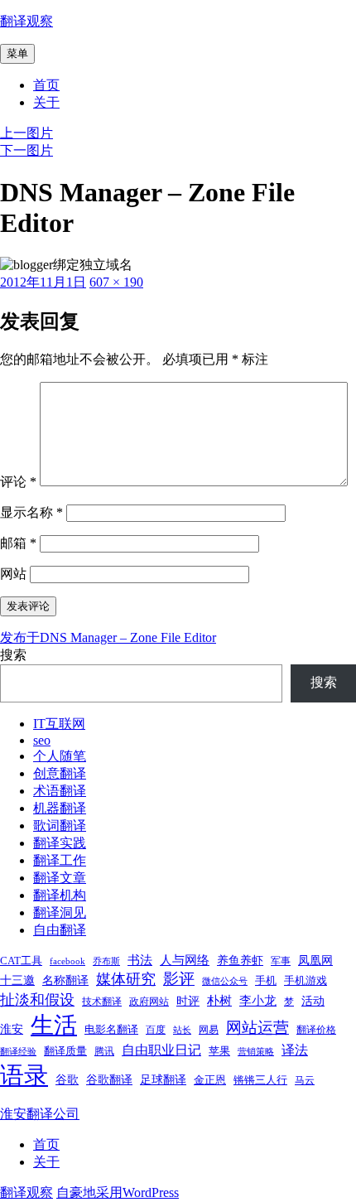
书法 (139, 960)
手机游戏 (305, 980)
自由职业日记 (161, 1050)
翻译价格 (316, 1029)
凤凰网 (315, 960)
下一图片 (26, 150)
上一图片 (26, 133)
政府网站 (149, 1001)
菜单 (17, 53)
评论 (18, 482)
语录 (24, 1075)
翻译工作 (59, 860)
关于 (46, 102)
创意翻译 (59, 773)
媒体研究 (126, 979)
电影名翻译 (111, 1029)
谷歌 (67, 1079)
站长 (182, 1030)
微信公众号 (225, 981)
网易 (209, 1029)
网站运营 (257, 1027)
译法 (294, 1050)
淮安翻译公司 (39, 1114)
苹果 (219, 1051)
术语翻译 (59, 791)
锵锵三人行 (260, 1080)
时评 (188, 1000)
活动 (313, 1000)
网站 (13, 574)
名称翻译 (65, 980)
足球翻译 (163, 1079)
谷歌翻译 (109, 1079)
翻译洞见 (59, 912)
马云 (305, 1080)
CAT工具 (21, 960)
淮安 (11, 1028)
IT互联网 (59, 724)
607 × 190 (116, 282)
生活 (54, 1025)
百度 (156, 1029)
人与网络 (184, 960)
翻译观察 (26, 21)
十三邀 (17, 980)
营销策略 (256, 1051)
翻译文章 (59, 878)
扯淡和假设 (37, 1000)
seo (42, 740)
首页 (46, 85)
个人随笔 (59, 756)
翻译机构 (59, 895)
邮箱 (18, 543)
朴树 (219, 1000)
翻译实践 (59, 843)
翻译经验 (18, 1051)
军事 (281, 961)
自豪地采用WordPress (117, 1192)
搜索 (13, 655)
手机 (266, 980)
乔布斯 (106, 961)
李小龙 (258, 1000)
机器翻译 (59, 808)
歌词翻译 (59, 825)
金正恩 (210, 1080)
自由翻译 (59, 930)
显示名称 (31, 512)
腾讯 (104, 1051)
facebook (67, 961)
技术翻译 (102, 1001)
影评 (179, 978)
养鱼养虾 (240, 960)
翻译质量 (65, 1051)
